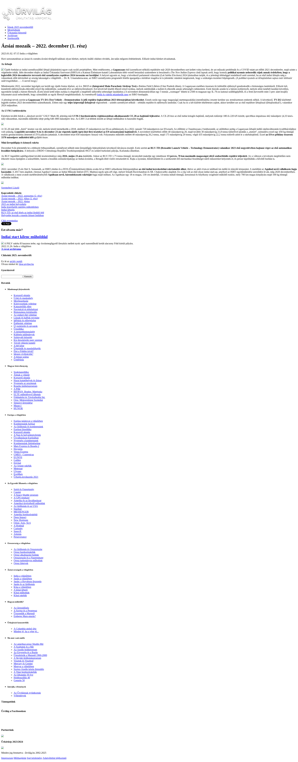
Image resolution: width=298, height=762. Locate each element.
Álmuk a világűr (22, 375)
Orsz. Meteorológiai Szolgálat (28, 400)
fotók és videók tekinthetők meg (112, 94)
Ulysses (17, 471)
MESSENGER (21, 511)
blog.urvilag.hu (26, 264)
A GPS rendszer (21, 497)
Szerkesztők (13, 38)
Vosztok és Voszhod (23, 660)
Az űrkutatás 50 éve (23, 674)
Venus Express (21, 451)
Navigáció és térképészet (26, 309)
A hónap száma (21, 357)
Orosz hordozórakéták (24, 552)
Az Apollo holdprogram (25, 649)
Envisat (17, 463)
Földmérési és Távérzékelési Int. (29, 397)
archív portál (16, 261)
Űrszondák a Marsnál (24, 613)
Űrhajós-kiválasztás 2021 (26, 477)
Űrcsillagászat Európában (26, 437)
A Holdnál (19, 525)
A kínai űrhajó (21, 590)
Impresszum (7, 758)
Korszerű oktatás (22, 295)
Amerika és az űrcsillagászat (27, 500)
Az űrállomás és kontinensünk (28, 426)
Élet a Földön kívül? (24, 351)
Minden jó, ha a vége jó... (26, 631)
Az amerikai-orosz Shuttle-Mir (28, 644)
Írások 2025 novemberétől (20, 27)
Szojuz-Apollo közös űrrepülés (29, 669)
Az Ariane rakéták (23, 465)
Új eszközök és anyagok (26, 326)
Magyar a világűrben (24, 666)
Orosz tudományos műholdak (28, 560)
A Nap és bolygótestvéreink (27, 435)
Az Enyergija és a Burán (26, 652)
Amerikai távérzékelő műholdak (29, 503)
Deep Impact (20, 517)
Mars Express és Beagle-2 (26, 446)
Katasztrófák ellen (22, 306)
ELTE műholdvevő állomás (27, 394)
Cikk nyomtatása (9, 220)
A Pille (17, 389)
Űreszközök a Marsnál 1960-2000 (30, 655)
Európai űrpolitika (22, 429)
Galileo (17, 460)
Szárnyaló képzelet (23, 337)
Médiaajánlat (20, 758)
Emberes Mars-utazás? (25, 616)
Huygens (18, 449)
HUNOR (18, 408)
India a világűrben (22, 576)
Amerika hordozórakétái (25, 514)
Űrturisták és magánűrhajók (27, 348)
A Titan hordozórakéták (25, 672)
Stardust (18, 509)
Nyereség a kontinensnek (26, 440)
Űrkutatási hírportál (16, 32)
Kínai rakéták (20, 595)
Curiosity (18, 528)
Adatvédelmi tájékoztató (54, 758)
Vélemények (20, 695)
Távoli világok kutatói (24, 343)
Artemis (17, 534)
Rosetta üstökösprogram (25, 386)
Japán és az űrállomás (24, 584)
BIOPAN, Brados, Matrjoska (28, 391)
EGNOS (18, 457)
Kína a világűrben (22, 587)
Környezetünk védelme (25, 303)
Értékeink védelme (23, 323)
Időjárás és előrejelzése (25, 320)
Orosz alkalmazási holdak (26, 555)
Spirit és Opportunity (24, 489)
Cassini (17, 492)
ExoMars (18, 474)
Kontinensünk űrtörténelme (27, 443)
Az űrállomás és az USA (26, 506)
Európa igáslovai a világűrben (28, 421)
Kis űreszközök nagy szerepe (28, 340)
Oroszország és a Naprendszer (28, 557)
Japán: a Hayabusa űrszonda (27, 581)
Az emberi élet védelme (25, 315)
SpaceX (17, 531)
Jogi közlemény (34, 758)
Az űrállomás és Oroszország (28, 549)
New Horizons (21, 520)
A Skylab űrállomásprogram (27, 658)
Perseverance (20, 537)
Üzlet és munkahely (23, 298)
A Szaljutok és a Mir (24, 647)
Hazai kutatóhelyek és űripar (28, 380)
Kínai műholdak (21, 592)
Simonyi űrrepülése (23, 403)
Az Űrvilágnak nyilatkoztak (27, 692)
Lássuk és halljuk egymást (26, 317)
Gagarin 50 (19, 680)
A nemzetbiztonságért (24, 331)
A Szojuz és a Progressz (25, 610)
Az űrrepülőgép (21, 608)
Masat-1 (18, 405)
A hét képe (19, 345)
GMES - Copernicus (24, 454)
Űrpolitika (19, 329)
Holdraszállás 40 (22, 677)
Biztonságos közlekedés (25, 312)
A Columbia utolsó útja (25, 628)
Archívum (12, 35)
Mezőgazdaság (21, 301)
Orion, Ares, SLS (22, 523)
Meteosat (18, 468)
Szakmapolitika (21, 372)
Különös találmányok (24, 334)
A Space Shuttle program (26, 495)
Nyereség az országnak (25, 383)
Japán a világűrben (23, 578)
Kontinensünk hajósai (24, 423)
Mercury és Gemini (23, 663)
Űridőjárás (19, 359)
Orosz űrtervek (21, 563)
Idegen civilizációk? (23, 354)
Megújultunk (13, 30)
